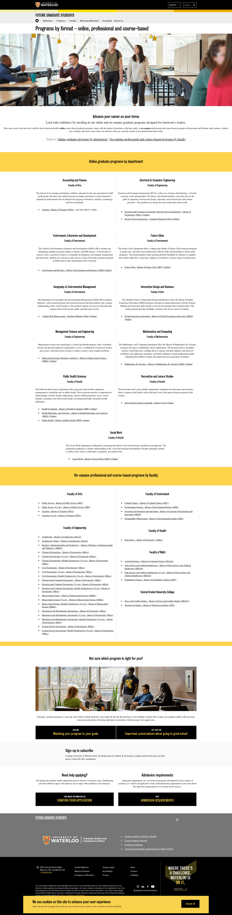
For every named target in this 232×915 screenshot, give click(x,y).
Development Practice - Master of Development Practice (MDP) (152, 507)
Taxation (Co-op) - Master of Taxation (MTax (61, 515)
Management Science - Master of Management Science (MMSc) (69, 595)
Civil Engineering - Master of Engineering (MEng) (63, 567)
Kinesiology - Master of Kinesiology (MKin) (144, 539)
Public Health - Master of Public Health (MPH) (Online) (66, 420)
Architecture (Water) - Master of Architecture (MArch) (65, 541)
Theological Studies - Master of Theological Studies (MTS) (150, 605)
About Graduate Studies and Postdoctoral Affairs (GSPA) (149, 848)
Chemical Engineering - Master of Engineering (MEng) (65, 552)
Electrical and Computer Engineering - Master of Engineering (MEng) (71, 580)
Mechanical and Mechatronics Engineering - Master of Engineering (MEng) (74, 611)
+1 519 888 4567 (46, 872)
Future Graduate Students (50, 817)
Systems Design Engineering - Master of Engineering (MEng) (68, 626)
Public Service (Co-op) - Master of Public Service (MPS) (66, 507)
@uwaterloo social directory (145, 890)
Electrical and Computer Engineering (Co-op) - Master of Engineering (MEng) (75, 584)
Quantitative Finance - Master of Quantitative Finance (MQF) (150, 579)
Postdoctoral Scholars (134, 844)
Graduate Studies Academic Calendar (140, 836)
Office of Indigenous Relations (72, 895)
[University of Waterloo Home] (46, 5)
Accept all (190, 903)
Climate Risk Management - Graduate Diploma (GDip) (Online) (69, 316)
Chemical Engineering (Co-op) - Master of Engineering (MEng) (69, 556)
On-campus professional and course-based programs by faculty (148, 139)
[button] (174, 5)
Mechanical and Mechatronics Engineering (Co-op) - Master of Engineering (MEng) (77, 615)
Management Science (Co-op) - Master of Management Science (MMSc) (73, 599)
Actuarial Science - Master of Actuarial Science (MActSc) (149, 561)
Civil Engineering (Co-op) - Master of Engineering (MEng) (67, 571)
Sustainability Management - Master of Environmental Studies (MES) (154, 518)
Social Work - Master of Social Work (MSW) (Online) (95, 458)
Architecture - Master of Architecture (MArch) (61, 536)
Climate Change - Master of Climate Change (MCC (146, 503)
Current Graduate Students (136, 840)
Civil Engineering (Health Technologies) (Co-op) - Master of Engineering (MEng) (76, 576)
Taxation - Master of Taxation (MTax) (58, 209)
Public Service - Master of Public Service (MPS (62, 503)
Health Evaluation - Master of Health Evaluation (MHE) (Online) (69, 408)
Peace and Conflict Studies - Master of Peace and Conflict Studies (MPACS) (157, 601)
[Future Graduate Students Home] (37, 20)
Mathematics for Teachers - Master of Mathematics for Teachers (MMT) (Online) (159, 364)
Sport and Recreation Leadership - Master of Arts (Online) (149, 402)
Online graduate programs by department (82, 139)
